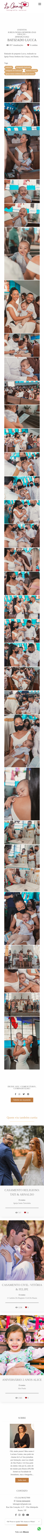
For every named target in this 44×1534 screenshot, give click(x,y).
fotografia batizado (23, 67)
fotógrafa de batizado (14, 70)
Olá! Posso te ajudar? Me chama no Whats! (21, 1521)
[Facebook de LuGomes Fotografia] (16, 1515)
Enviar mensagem (23, 1501)
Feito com (22, 1532)
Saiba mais (22, 1480)
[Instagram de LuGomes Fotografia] (19, 1515)
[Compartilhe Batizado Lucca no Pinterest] (28, 1094)
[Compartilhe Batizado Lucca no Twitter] (24, 1094)
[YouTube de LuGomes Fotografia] (27, 1515)
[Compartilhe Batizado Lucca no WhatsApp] (19, 1094)
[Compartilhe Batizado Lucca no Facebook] (15, 1094)
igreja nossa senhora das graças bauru (20, 74)
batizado (9, 67)
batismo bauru (31, 70)
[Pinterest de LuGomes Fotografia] (23, 1515)
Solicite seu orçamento (22, 1100)
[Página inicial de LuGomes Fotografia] (16, 6)
